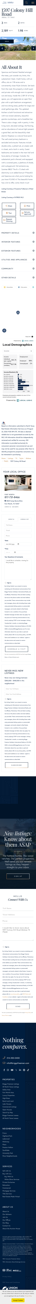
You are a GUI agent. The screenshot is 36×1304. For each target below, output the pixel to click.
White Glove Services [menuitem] (11, 1179)
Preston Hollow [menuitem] (7, 1147)
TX (16, 458)
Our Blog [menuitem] (5, 1223)
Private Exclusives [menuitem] (8, 1182)
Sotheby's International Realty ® (9, 1243)
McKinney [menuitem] (5, 1142)
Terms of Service (12, 657)
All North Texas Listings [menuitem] (10, 1087)
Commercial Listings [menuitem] (9, 1107)
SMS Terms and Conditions (11, 1282)
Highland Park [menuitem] (7, 1136)
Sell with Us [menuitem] (6, 1171)
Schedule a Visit (24, 519)
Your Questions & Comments (14, 557)
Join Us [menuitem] (5, 1217)
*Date (6, 540)
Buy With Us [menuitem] (8, 1177)
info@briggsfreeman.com (18, 1063)
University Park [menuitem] (7, 1153)
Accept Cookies (18, 1300)
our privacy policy (21, 634)
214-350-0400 (13, 1058)
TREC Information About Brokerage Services (13, 1262)
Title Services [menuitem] (7, 1194)
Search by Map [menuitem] (7, 1112)
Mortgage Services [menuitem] (8, 1191)
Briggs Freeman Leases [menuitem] (10, 1115)
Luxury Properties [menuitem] (8, 1095)
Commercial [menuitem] (6, 1188)
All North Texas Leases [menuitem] (10, 1118)
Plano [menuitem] (4, 1145)
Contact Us (8, 506)
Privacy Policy (28, 1012)
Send (18, 1006)
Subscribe (16, 765)
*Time (6, 549)
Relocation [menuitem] (6, 1185)
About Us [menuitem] (5, 1211)
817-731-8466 (12, 497)
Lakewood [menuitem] (6, 1139)
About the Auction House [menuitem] (11, 1229)
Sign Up (18, 876)
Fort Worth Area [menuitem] (8, 1092)
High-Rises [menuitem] (6, 1098)
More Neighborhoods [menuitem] (9, 1156)
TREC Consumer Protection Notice (11, 1259)
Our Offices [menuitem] (6, 1220)
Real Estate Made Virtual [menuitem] (11, 1197)
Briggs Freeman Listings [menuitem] (10, 1084)
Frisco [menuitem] (4, 1133)
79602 (6, 461)
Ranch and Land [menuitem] (8, 1101)
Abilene (28, 458)
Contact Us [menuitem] (6, 1226)
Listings (10, 458)
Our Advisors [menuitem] (7, 1214)
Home (4, 458)
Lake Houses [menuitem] (6, 1104)
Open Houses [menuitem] (7, 1110)
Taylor (21, 458)
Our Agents (15, 506)
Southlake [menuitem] (5, 1150)
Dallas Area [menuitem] (6, 1090)
